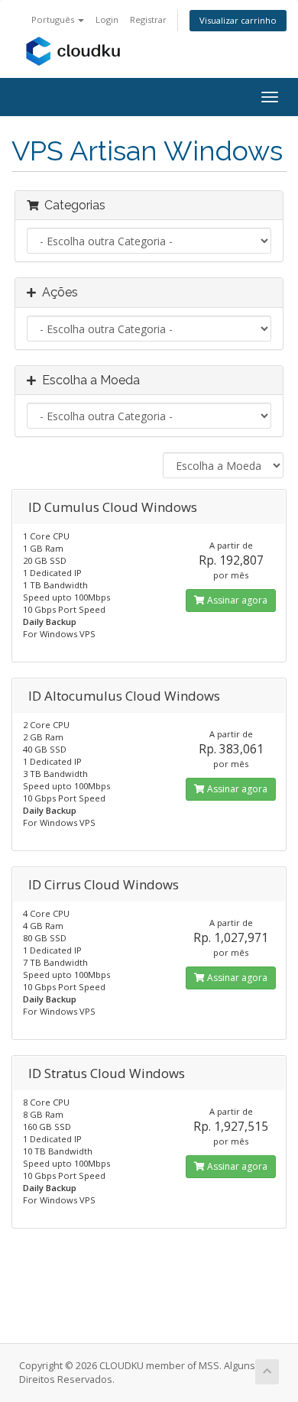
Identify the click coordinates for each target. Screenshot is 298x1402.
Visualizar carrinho (238, 20)
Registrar (148, 19)
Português (53, 19)
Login (107, 19)
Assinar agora (236, 600)
